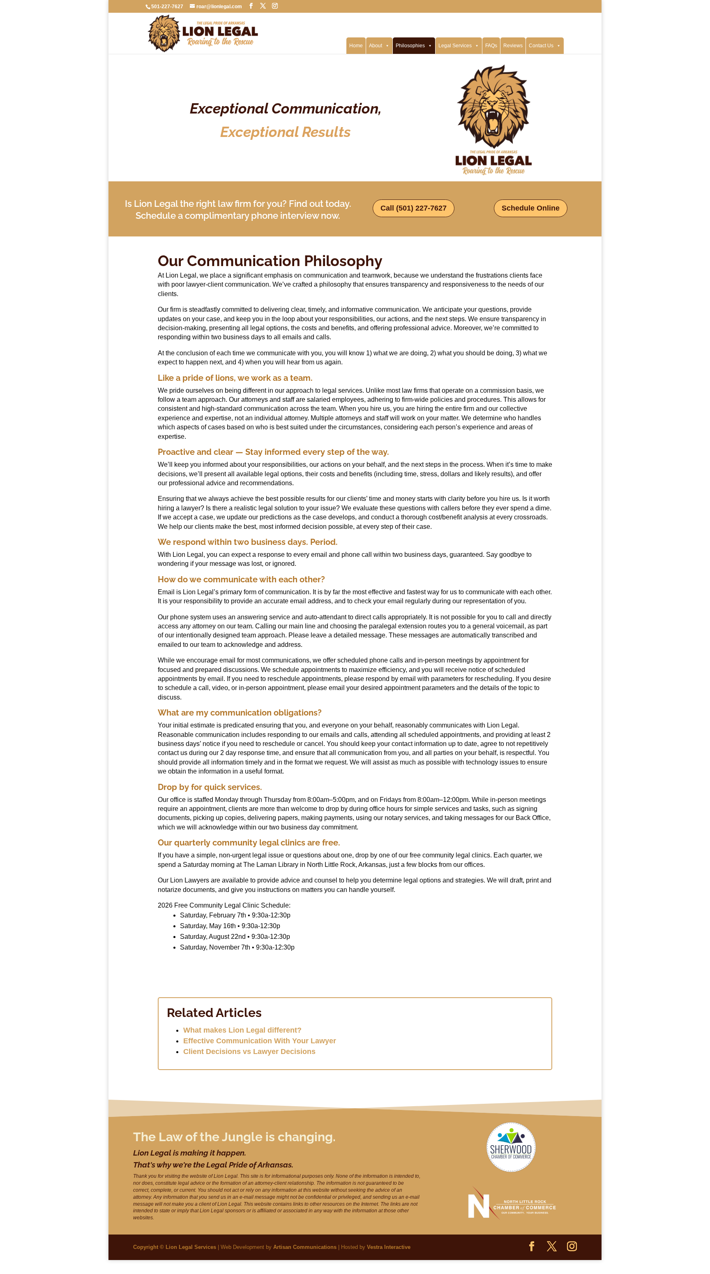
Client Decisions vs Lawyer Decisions (249, 1051)
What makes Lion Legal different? (242, 1030)
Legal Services (455, 46)
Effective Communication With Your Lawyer (259, 1041)
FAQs (491, 46)
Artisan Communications (305, 1247)
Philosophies (410, 46)
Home (356, 46)
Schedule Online (531, 208)
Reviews (513, 46)
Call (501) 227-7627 (413, 208)
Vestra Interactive (388, 1247)
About (375, 46)
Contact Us (541, 46)
